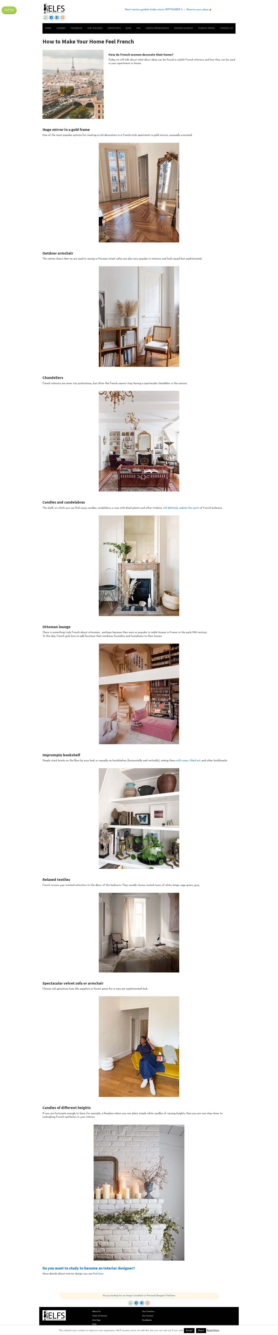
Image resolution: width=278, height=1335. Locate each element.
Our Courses (147, 1316)
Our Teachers (148, 1311)
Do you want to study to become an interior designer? (88, 1268)
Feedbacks (76, 28)
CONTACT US (226, 28)
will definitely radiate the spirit (181, 508)
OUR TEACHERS (94, 28)
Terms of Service (99, 1316)
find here (98, 1274)
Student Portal (206, 28)
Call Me (9, 10)
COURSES (61, 28)
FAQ (138, 28)
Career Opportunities (157, 28)
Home (48, 28)
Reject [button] (201, 1331)
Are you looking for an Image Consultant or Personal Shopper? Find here (139, 1295)
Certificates (114, 28)
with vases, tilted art (188, 760)
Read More (213, 1330)
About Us (96, 1311)
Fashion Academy (183, 28)
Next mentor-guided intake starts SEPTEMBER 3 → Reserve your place (166, 9)
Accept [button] (189, 1331)
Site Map (96, 1320)
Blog (128, 28)
